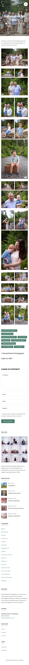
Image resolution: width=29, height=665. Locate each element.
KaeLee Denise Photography (8, 343)
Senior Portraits (5, 568)
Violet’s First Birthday (14, 501)
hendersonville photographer (18, 340)
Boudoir (3, 535)
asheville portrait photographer (9, 330)
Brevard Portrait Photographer (9, 337)
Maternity (4, 558)
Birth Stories (4, 532)
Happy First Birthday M (14, 516)
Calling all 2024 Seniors (14, 493)
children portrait (22, 337)
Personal (3, 564)
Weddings (4, 580)
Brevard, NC (4, 538)
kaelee (9, 23)
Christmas (4, 545)
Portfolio (3, 632)
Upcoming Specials (6, 577)
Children (12, 13)
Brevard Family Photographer (13, 353)
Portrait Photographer (7, 346)
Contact (3, 635)
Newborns (4, 561)
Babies (3, 529)
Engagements (5, 548)
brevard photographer (7, 333)
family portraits (5, 340)
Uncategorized (5, 574)
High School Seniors (6, 555)
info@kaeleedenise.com (8, 618)
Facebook (4, 647)
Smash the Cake (5, 571)
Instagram (4, 650)
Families (17, 13)
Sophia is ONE (6, 358)
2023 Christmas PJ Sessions (16, 508)
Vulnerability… (12, 485)
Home (3, 629)
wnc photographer (19, 346)
